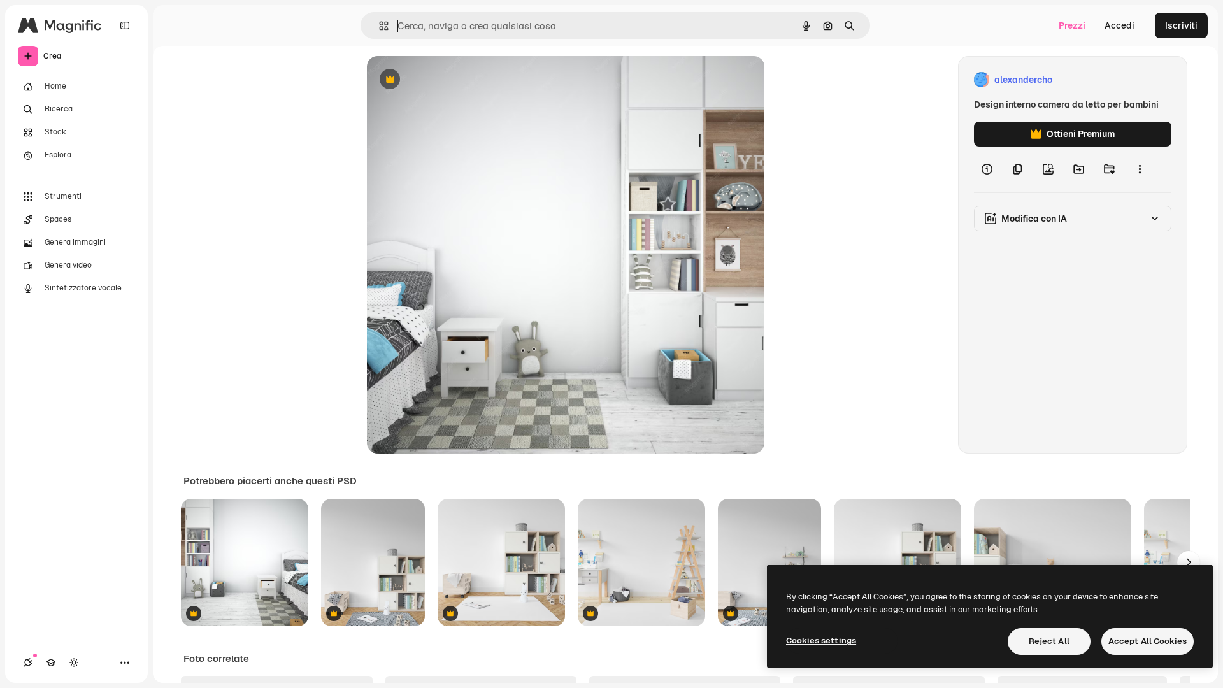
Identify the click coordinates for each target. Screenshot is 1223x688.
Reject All (1049, 641)
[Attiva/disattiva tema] (74, 662)
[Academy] (51, 662)
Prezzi (1072, 25)
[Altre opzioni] (1139, 169)
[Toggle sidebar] (125, 25)
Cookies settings (821, 640)
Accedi (1119, 25)
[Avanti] (1188, 562)
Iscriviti (1181, 25)
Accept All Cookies (1147, 641)
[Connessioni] (28, 662)
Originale (451, 80)
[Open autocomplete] (378, 26)
